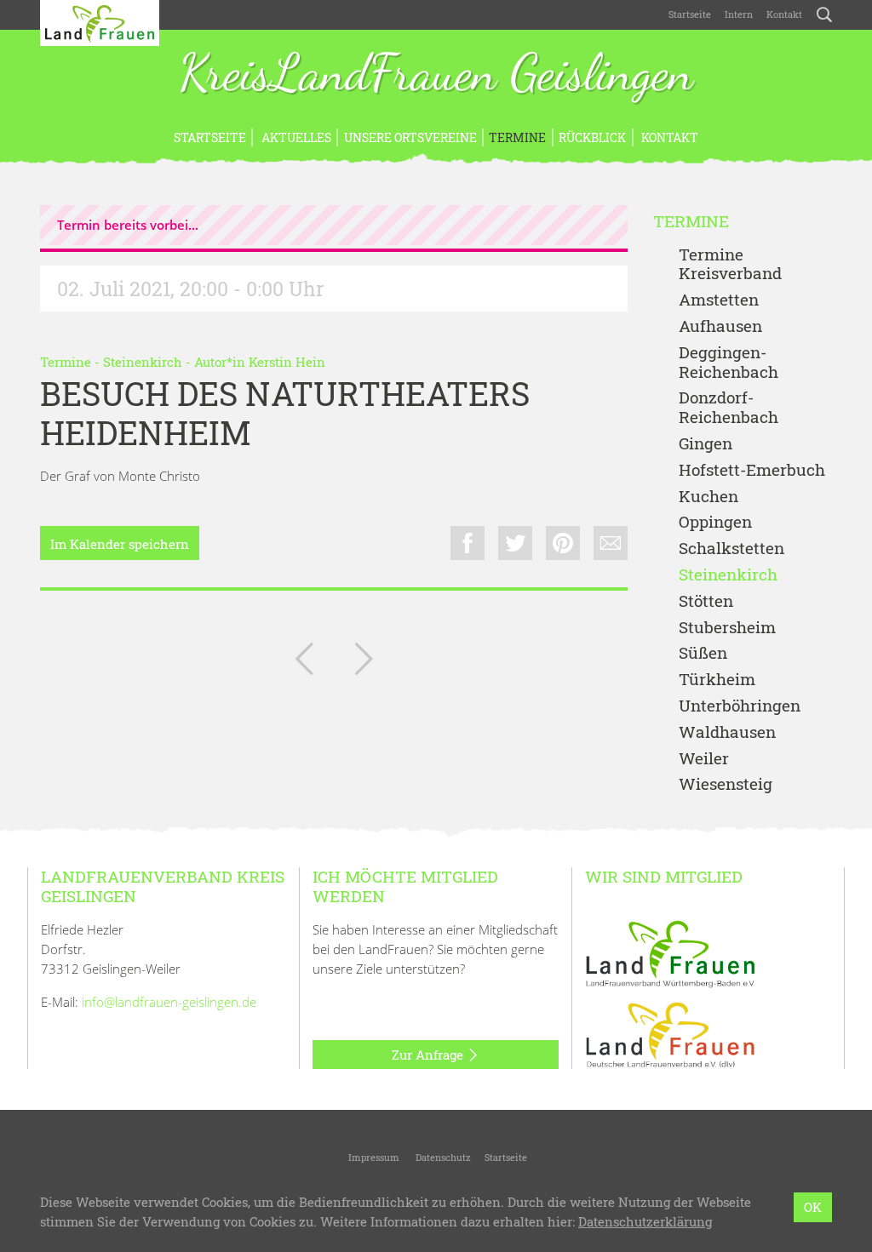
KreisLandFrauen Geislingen (436, 75)
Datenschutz (442, 1157)
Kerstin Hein (287, 361)
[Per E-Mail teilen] (611, 543)
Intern (739, 14)
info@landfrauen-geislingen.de (169, 1001)
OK (813, 1206)
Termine (517, 137)
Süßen (703, 653)
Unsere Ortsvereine (410, 137)
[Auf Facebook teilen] (467, 543)
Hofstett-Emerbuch (752, 470)
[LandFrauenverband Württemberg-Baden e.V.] (670, 952)
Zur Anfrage (429, 1054)
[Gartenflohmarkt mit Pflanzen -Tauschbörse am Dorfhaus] (304, 662)
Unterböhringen (739, 706)
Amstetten (719, 300)
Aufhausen (720, 326)
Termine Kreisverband (730, 264)
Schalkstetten (731, 548)
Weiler (704, 759)
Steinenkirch (142, 361)
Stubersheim (727, 627)
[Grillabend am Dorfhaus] (363, 662)
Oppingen (715, 522)
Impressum (372, 1157)
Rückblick (592, 137)
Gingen (705, 444)
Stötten (706, 601)
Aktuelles (295, 137)
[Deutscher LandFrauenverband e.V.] (670, 1034)
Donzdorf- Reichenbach (728, 407)
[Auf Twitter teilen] (515, 543)
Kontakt (784, 14)
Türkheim (717, 679)
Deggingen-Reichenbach (728, 362)
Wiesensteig (725, 784)
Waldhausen (727, 732)
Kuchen (708, 496)
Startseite (689, 14)
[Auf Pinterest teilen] (563, 543)
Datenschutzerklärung (645, 1221)
